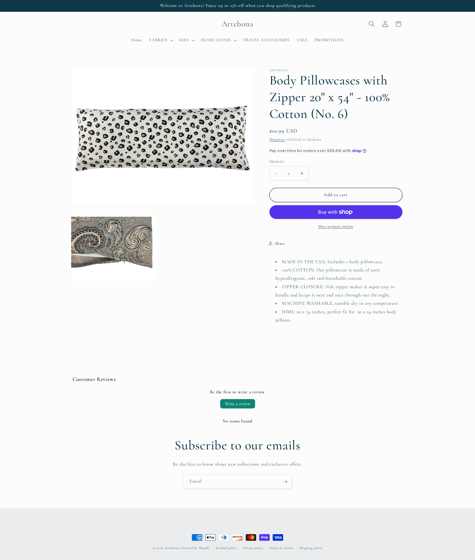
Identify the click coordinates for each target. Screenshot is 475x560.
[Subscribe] (285, 481)
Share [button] (280, 243)
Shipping (277, 139)
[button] (161, 40)
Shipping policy (311, 548)
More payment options (335, 226)
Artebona (172, 548)
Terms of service (281, 548)
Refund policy (226, 548)
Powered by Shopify (195, 548)
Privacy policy (253, 548)
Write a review (237, 404)
